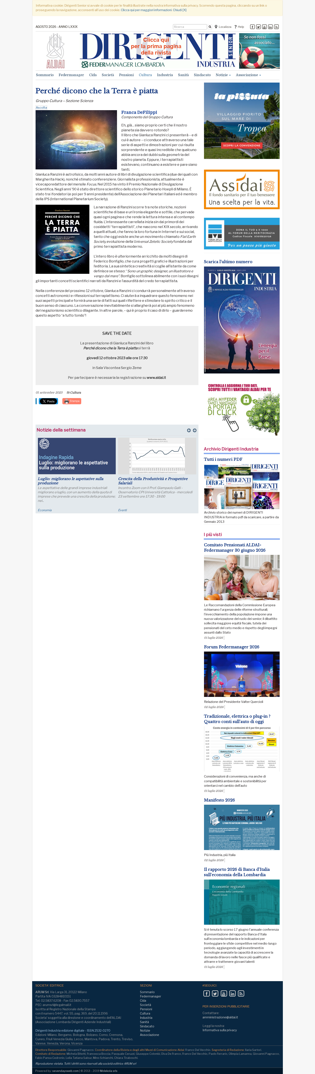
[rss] (276, 27)
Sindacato (202, 75)
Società (108, 75)
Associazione (247, 75)
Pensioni (126, 75)
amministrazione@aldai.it (220, 1017)
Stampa (74, 401)
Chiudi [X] (179, 10)
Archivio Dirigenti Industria (231, 449)
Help (240, 26)
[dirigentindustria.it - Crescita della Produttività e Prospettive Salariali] (157, 456)
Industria (165, 75)
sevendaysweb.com (65, 1071)
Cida (93, 75)
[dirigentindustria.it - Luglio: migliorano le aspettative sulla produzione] (77, 456)
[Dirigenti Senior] (158, 50)
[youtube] (264, 27)
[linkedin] (270, 27)
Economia (45, 510)
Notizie (222, 75)
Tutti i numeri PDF (223, 459)
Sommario (45, 75)
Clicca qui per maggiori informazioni (146, 10)
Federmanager (71, 75)
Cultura (145, 75)
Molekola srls (108, 1071)
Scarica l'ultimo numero (228, 261)
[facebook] (252, 27)
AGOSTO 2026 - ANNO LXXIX (57, 26)
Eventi (122, 510)
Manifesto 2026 (219, 800)
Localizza (224, 26)
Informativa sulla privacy (219, 1030)
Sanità (183, 75)
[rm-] (259, 51)
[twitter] (258, 27)
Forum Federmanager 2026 (231, 647)
